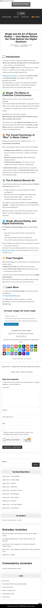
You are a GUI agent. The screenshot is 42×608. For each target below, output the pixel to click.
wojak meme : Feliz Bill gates (10, 494)
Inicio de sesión (6, 520)
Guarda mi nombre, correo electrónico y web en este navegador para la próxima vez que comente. (18, 433)
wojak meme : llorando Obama (11, 480)
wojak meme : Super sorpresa (10, 497)
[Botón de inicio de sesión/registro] (19, 21)
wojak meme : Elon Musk (9, 501)
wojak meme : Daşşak (8, 554)
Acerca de (25, 17)
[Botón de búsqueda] (22, 21)
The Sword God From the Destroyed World (14, 584)
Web (3, 423)
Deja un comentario (21, 46)
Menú (22, 13)
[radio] (16, 336)
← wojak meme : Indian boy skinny (21, 372)
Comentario (6, 387)
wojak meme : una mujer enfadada (12, 504)
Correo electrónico (7, 417)
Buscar (4, 461)
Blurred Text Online (10, 75)
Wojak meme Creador (21, 4)
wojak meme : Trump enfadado (11, 476)
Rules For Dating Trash (8, 590)
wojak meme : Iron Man (9, 483)
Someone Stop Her (7, 587)
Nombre (5, 410)
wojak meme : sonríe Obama (10, 508)
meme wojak (14, 45)
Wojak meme (6, 17)
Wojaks (16, 17)
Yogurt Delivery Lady (8, 593)
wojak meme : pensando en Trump (12, 490)
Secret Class (6, 597)
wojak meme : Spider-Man (9, 487)
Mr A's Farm (5, 581)
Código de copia (11, 324)
